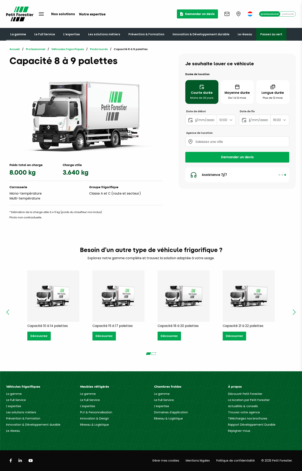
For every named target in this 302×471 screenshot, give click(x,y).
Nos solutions (63, 13)
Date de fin (247, 111)
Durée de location (197, 74)
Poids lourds (99, 49)
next (294, 312)
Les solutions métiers (104, 34)
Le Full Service (44, 34)
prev (7, 312)
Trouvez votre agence (244, 412)
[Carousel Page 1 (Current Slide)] (148, 353)
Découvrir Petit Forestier (245, 394)
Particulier (288, 14)
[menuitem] (250, 13)
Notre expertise (92, 14)
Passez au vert (271, 34)
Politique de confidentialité (235, 460)
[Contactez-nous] (227, 13)
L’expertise (71, 34)
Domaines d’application (171, 412)
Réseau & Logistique (94, 425)
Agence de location (199, 133)
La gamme (18, 34)
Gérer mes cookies (165, 460)
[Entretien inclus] (282, 175)
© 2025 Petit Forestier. (277, 460)
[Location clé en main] (279, 175)
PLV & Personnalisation (96, 412)
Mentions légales (198, 460)
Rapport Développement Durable (251, 425)
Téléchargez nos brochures (247, 418)
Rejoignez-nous (239, 431)
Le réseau (245, 34)
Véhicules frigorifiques (67, 49)
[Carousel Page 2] (153, 353)
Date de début (196, 111)
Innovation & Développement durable (201, 34)
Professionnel (270, 14)
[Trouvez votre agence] (238, 13)
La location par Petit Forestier (249, 400)
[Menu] (41, 13)
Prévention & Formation (146, 34)
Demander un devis (237, 157)
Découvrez (38, 336)
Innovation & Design (94, 418)
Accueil (14, 49)
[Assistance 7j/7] (285, 175)
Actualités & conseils (243, 406)
